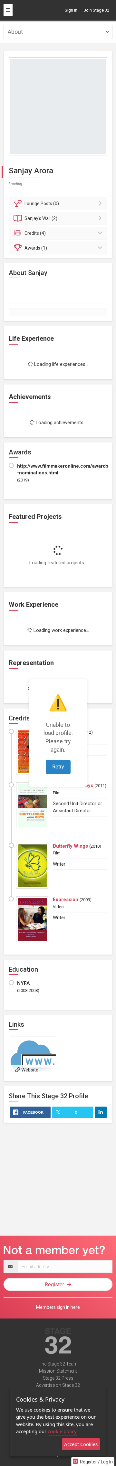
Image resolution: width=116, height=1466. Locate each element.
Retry (58, 767)
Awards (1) (35, 248)
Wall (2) (40, 218)
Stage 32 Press (58, 1378)
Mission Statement (58, 1371)
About (15, 31)
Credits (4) (35, 233)
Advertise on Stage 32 (58, 1385)
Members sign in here (58, 1307)
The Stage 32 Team (58, 1363)
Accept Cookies (81, 1444)
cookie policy (62, 1431)
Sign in (71, 10)
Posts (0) (41, 203)
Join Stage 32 (96, 10)
